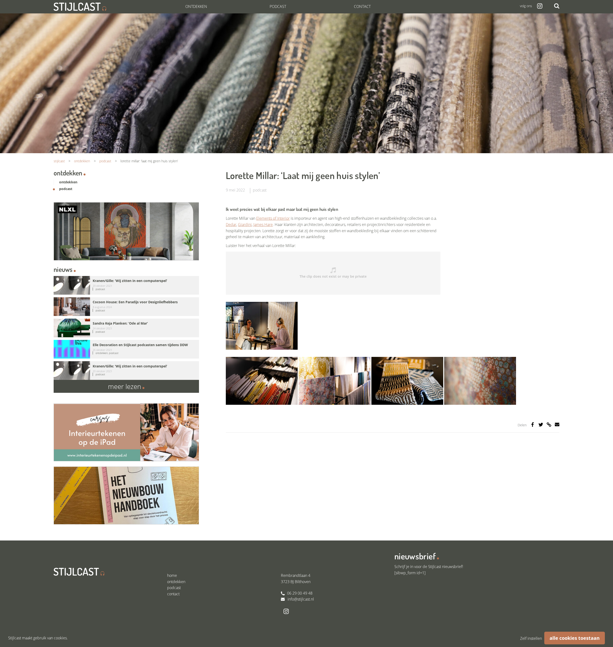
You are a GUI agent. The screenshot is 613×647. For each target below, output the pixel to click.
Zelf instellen (531, 638)
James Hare (263, 224)
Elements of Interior (273, 218)
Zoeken (556, 6)
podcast (260, 190)
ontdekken (68, 182)
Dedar (231, 224)
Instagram (539, 6)
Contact (362, 6)
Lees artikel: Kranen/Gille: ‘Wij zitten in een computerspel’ (126, 285)
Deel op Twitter (541, 424)
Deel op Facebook (532, 424)
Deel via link (549, 424)
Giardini (245, 224)
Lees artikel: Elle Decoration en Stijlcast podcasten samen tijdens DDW (126, 349)
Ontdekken (196, 6)
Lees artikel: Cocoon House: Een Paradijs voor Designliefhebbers (126, 306)
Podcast (278, 6)
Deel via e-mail (557, 424)
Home (172, 575)
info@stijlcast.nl (301, 599)
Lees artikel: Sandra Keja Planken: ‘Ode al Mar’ (126, 328)
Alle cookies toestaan (575, 638)
